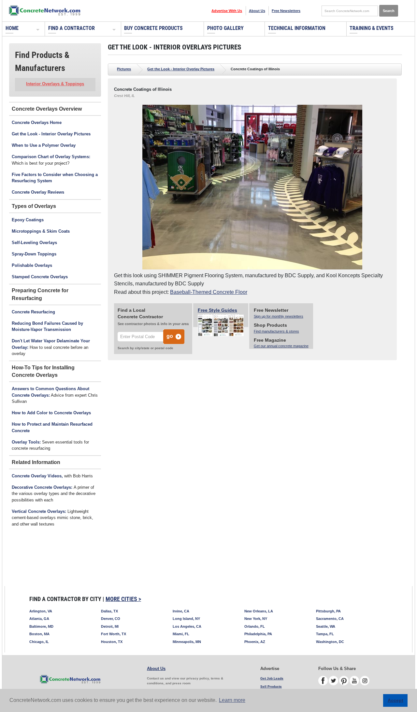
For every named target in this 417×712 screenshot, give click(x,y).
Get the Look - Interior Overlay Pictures (51, 133)
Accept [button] (395, 700)
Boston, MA (39, 634)
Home (12, 28)
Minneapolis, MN (187, 642)
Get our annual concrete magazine (281, 346)
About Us (257, 11)
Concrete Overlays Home (37, 122)
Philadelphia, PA (258, 634)
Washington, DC (330, 642)
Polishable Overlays (32, 265)
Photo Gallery (225, 28)
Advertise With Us (226, 11)
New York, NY (255, 619)
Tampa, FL (325, 634)
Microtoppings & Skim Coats (41, 231)
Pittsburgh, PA (328, 611)
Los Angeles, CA (187, 626)
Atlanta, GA (39, 619)
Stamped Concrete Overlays (40, 276)
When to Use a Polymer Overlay (44, 145)
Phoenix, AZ (254, 642)
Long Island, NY (186, 619)
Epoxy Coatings (28, 219)
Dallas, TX (109, 611)
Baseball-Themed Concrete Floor (208, 292)
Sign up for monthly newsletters (278, 316)
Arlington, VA (40, 611)
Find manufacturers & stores (276, 331)
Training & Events (372, 28)
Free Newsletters (286, 11)
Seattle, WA (325, 626)
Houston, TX (111, 642)
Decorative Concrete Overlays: (43, 487)
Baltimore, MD (41, 626)
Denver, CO (110, 619)
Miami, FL (181, 634)
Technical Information (296, 28)
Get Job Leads (271, 678)
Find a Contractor (71, 28)
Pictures (124, 69)
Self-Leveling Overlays (34, 242)
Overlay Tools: (26, 442)
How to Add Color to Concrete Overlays (51, 412)
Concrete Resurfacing (33, 311)
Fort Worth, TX (113, 634)
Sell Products (271, 686)
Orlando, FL (254, 626)
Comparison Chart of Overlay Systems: (51, 156)
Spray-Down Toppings (34, 254)
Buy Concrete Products (153, 28)
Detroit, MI (110, 626)
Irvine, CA (181, 611)
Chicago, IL (39, 642)
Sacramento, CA (330, 619)
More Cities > (123, 599)
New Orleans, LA (258, 611)
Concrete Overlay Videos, (37, 475)
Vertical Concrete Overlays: (39, 511)
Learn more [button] (232, 700)
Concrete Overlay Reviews (38, 192)
